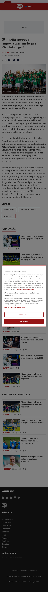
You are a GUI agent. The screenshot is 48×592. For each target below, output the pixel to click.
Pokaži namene (24, 315)
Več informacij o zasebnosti (25, 289)
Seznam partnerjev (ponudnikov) (14, 307)
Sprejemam (24, 321)
